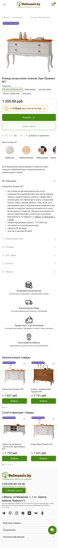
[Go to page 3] (6, 407)
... (26, 17)
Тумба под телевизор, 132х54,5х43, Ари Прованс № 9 (13, 446)
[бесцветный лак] (26, 150)
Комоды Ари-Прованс (40, 17)
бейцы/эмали (42, 157)
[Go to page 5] (10, 464)
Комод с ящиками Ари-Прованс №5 (41, 390)
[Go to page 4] (8, 464)
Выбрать (14, 401)
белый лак (9, 157)
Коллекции (17, 17)
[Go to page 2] (4, 407)
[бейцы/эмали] (42, 150)
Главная (5, 17)
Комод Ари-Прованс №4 (12, 389)
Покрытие (6, 86)
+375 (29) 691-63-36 (13, 484)
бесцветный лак (26, 157)
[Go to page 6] (12, 464)
